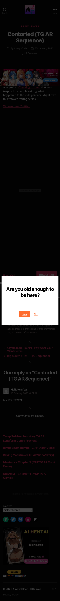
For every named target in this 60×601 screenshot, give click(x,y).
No (36, 314)
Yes (24, 314)
